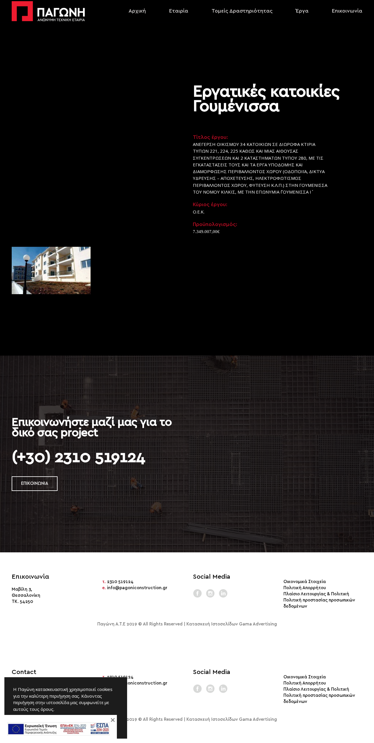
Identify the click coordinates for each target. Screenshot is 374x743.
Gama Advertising (258, 624)
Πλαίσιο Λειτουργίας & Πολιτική (316, 594)
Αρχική (137, 11)
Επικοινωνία (347, 11)
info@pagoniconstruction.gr (137, 588)
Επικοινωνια (34, 483)
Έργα (302, 11)
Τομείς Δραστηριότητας (242, 11)
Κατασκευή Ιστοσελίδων (212, 624)
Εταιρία (178, 11)
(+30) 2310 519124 (78, 457)
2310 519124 (120, 582)
